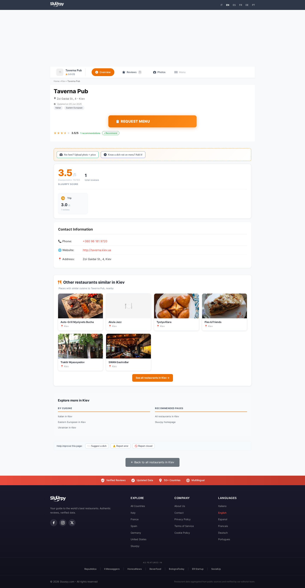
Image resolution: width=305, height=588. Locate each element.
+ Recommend (110, 133)
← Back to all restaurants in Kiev (152, 462)
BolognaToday (176, 568)
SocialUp (216, 568)
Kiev (63, 81)
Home (56, 81)
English (222, 512)
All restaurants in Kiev (167, 416)
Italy (133, 512)
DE (247, 5)
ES (234, 5)
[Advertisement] (152, 38)
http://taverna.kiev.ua (97, 250)
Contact (179, 512)
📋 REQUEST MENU (132, 121)
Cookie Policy (182, 532)
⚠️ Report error (120, 446)
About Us (179, 505)
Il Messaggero (112, 568)
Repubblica (90, 568)
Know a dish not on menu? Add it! (125, 154)
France (135, 519)
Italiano (222, 505)
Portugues (224, 539)
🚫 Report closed (143, 446)
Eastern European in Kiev (72, 422)
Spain (134, 525)
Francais (223, 525)
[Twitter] (72, 522)
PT (253, 5)
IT (222, 5)
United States (138, 539)
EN (227, 5)
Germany (136, 532)
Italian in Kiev (65, 416)
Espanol (222, 519)
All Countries (138, 505)
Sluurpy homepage (165, 422)
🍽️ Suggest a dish (97, 446)
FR (240, 5)
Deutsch (223, 532)
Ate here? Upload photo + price (80, 154)
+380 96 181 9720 (95, 241)
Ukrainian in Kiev (67, 427)
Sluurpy (135, 545)
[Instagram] (62, 522)
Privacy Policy (182, 519)
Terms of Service (184, 525)
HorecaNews (134, 568)
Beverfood (155, 568)
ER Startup (198, 568)
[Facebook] (53, 522)
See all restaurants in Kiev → (152, 377)
